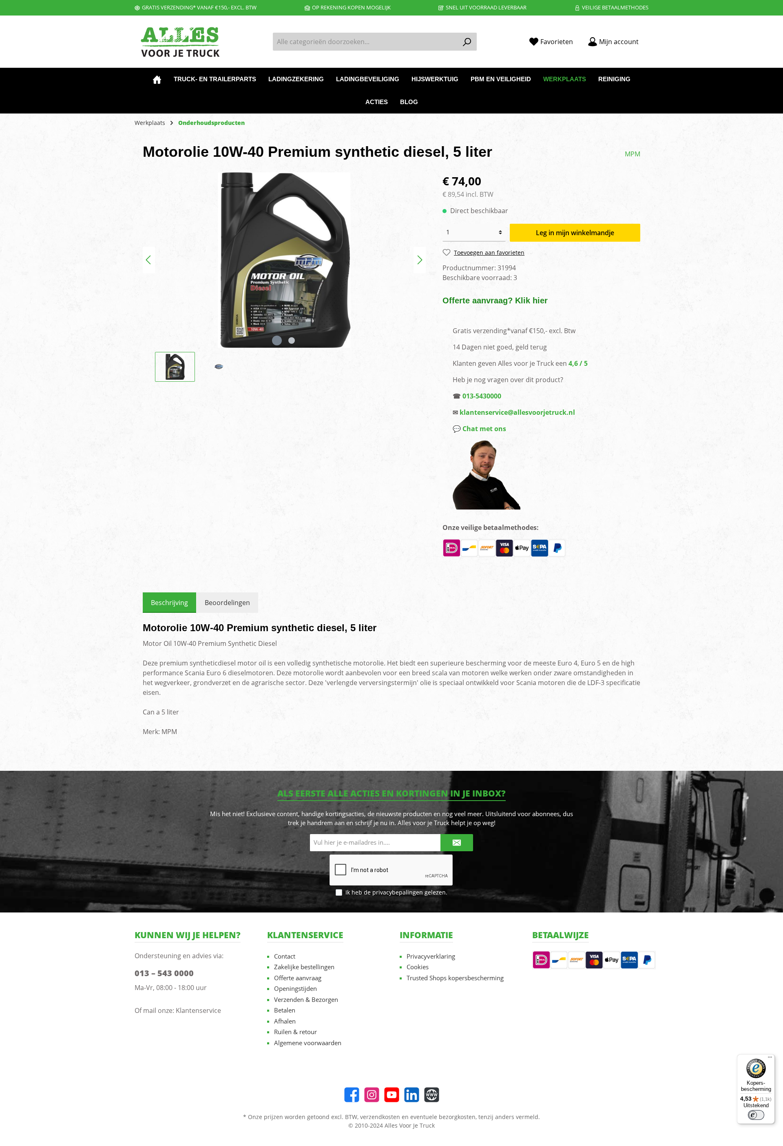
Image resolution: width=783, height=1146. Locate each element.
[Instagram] (372, 1095)
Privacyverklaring (431, 956)
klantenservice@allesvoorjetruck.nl (517, 412)
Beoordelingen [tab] (227, 602)
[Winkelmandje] (651, 39)
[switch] (756, 1115)
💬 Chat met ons (479, 428)
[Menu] (770, 1059)
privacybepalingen (397, 892)
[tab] (169, 602)
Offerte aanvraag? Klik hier (495, 300)
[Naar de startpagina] (179, 42)
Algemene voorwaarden (307, 1043)
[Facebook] (352, 1095)
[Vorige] (149, 260)
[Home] (157, 79)
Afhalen (285, 1021)
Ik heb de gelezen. (396, 892)
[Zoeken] (467, 42)
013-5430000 (481, 396)
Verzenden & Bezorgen (306, 999)
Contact (284, 956)
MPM (632, 153)
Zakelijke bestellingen (304, 967)
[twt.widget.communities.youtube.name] (392, 1095)
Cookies (418, 967)
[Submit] (456, 843)
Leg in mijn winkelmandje (575, 232)
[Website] (431, 1095)
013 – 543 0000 (164, 973)
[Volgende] (420, 260)
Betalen (284, 1010)
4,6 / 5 (578, 363)
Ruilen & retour (295, 1032)
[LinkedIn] (412, 1095)
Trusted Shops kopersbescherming (455, 978)
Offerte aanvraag (297, 978)
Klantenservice (198, 1010)
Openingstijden (295, 988)
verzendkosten (380, 1117)
